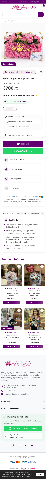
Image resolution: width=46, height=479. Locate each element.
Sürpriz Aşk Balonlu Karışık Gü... (34, 294)
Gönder (13, 302)
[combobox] (24, 135)
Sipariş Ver (24, 144)
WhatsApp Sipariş (23, 151)
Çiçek (11, 21)
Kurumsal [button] (5, 401)
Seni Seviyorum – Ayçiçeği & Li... (34, 338)
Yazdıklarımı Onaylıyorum (18, 127)
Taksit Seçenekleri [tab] (23, 213)
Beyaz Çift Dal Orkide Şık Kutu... (11, 338)
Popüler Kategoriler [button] (10, 409)
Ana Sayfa (4, 21)
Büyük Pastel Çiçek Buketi (11, 294)
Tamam (39, 474)
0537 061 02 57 (10, 391)
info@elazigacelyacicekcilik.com (17, 394)
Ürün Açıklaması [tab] (8, 213)
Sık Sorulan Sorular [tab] (38, 213)
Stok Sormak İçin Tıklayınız (16, 101)
